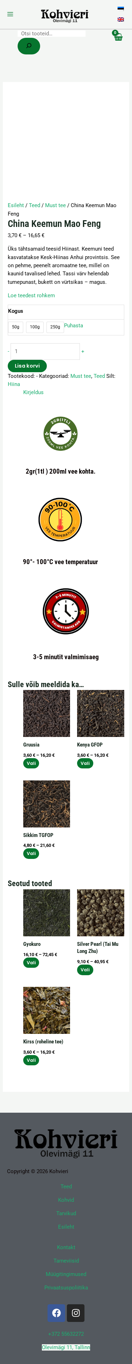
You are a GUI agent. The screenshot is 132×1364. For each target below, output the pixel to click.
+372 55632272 (66, 1334)
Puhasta (73, 325)
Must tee (55, 205)
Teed (34, 205)
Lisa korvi (27, 365)
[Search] (29, 46)
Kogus (15, 311)
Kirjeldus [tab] (33, 392)
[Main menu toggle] (10, 14)
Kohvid (66, 1200)
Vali (31, 763)
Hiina (14, 384)
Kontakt (66, 1247)
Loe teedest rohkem (31, 295)
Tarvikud (66, 1213)
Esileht (16, 205)
